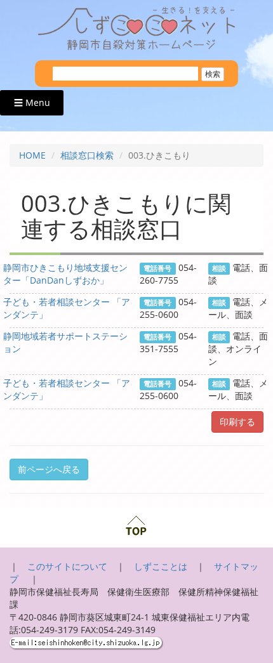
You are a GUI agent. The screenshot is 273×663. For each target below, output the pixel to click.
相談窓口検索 (87, 155)
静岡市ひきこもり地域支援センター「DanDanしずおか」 (65, 273)
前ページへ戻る (49, 469)
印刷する (237, 422)
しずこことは (160, 566)
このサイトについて (67, 566)
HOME (32, 155)
